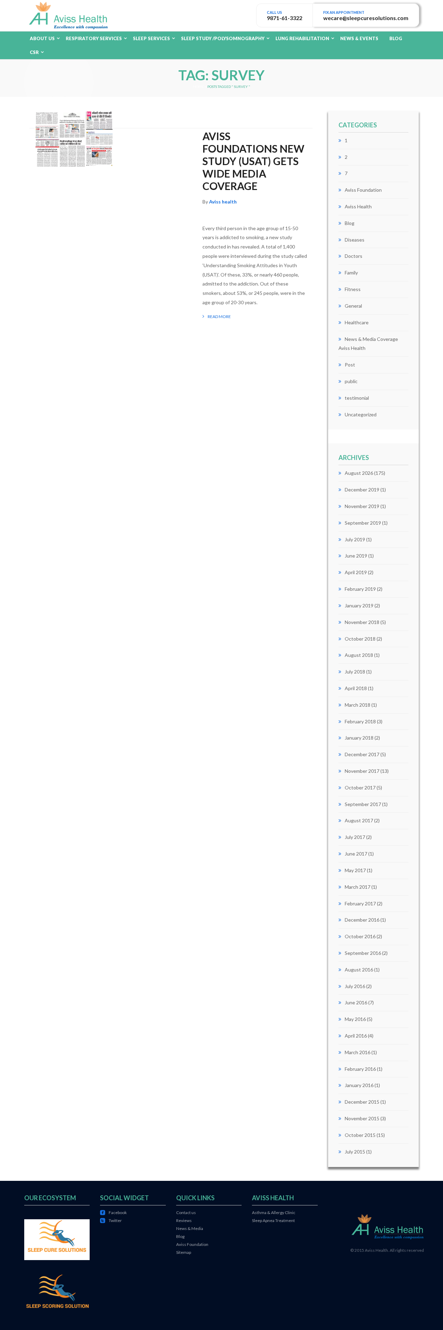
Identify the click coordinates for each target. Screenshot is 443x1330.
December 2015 (362, 1102)
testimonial (357, 398)
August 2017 (359, 820)
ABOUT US (42, 38)
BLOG (395, 38)
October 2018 (360, 639)
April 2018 (356, 688)
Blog (349, 223)
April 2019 (356, 572)
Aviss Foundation (363, 190)
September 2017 (363, 804)
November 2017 (362, 771)
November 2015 (362, 1118)
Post (350, 365)
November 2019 (362, 506)
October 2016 (360, 936)
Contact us (186, 1212)
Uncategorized (361, 414)
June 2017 (356, 854)
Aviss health (223, 202)
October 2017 (360, 787)
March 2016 (357, 1052)
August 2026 (359, 473)
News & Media (189, 1228)
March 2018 (357, 705)
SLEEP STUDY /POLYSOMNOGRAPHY (222, 38)
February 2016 (360, 1069)
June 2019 (356, 556)
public (351, 381)
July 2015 (355, 1152)
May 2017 (355, 870)
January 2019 (359, 605)
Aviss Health (358, 206)
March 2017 (357, 887)
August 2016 (359, 969)
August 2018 (359, 655)
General (353, 306)
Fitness (353, 289)
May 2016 (355, 1019)
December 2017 (362, 754)
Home (198, 86)
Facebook (113, 1212)
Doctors (353, 256)
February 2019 (360, 589)
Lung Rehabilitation (302, 38)
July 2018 (355, 672)
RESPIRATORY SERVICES (94, 38)
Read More (219, 316)
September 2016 (363, 953)
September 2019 (363, 523)
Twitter (111, 1220)
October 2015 (360, 1135)
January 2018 (359, 738)
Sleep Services (151, 38)
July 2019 (355, 539)
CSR (34, 52)
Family (351, 272)
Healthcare (357, 322)
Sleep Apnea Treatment (273, 1220)
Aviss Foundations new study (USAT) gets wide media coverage (253, 161)
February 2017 (360, 903)
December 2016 (362, 920)
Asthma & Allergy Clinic (273, 1212)
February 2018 (360, 721)
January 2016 (359, 1085)
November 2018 (362, 622)
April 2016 (356, 1036)
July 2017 (355, 837)
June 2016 (356, 1002)
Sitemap (183, 1252)
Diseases (354, 240)
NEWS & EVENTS (359, 38)
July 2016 (355, 986)
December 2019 (362, 489)
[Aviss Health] (68, 15)
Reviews (184, 1220)
